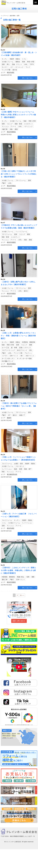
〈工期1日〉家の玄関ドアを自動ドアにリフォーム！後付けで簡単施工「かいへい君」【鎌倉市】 (19, 406)
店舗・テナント (17, 64)
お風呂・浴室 (18, 463)
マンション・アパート (9, 126)
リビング (10, 124)
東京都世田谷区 (12, 474)
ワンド (28, 67)
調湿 (16, 129)
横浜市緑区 (10, 72)
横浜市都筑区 (11, 132)
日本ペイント (14, 356)
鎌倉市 (9, 418)
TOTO (32, 64)
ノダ (11, 67)
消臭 (11, 129)
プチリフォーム (20, 180)
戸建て (4, 183)
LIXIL (25, 64)
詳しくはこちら (27, 78)
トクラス (5, 356)
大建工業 (5, 129)
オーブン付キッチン (8, 358)
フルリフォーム (7, 463)
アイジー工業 (18, 353)
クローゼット (19, 466)
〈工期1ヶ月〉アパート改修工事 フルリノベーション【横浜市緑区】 (19, 515)
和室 (3, 472)
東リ (22, 356)
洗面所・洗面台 (15, 59)
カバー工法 (5, 347)
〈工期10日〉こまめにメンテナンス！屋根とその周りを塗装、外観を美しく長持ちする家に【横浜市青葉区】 (18, 570)
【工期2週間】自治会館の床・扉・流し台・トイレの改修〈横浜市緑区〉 (19, 53)
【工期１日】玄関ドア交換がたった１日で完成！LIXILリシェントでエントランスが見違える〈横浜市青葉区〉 (19, 174)
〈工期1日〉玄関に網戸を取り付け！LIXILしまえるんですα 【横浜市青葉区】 (18, 283)
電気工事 (5, 579)
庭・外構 (14, 347)
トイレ (24, 59)
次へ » (22, 595)
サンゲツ (5, 67)
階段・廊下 (27, 469)
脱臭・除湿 (18, 124)
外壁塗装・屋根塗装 (28, 342)
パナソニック (19, 67)
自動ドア (22, 415)
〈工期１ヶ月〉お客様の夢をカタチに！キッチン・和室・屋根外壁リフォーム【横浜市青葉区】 (18, 335)
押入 (8, 64)
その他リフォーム (7, 62)
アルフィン (28, 353)
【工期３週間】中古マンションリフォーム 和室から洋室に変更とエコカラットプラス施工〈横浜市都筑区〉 (18, 114)
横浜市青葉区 (11, 186)
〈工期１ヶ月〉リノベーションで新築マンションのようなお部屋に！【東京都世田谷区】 (18, 458)
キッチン (5, 59)
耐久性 (15, 70)
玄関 (3, 64)
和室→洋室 (30, 62)
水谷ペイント (30, 356)
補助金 (17, 62)
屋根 (30, 345)
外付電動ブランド (7, 361)
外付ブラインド (22, 350)
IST (9, 415)
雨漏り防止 (20, 577)
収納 (23, 62)
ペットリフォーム (21, 231)
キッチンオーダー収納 (24, 358)
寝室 (28, 234)
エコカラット (28, 124)
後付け (26, 291)
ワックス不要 (6, 70)
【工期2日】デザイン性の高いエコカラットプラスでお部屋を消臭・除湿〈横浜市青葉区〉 (19, 226)
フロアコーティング (8, 350)
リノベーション (7, 469)
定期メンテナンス (25, 347)
